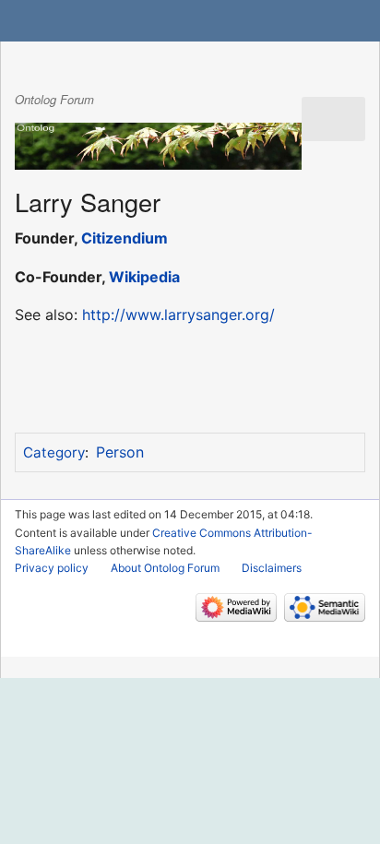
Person (120, 452)
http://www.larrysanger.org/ (178, 314)
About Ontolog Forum (165, 568)
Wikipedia (144, 276)
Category (54, 452)
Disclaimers (272, 568)
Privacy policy (52, 568)
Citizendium (124, 238)
